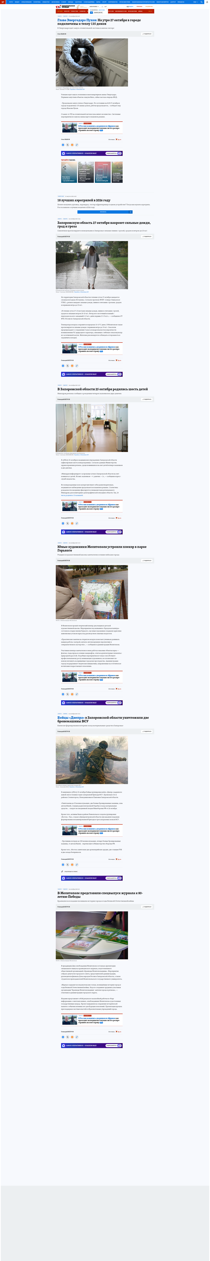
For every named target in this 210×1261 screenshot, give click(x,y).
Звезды (70, 2)
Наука (98, 2)
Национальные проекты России (143, 2)
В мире (63, 2)
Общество (46, 2)
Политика (36, 2)
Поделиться (147, 33)
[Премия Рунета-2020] (81, 7)
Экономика (55, 2)
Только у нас (74, 11)
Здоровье (78, 2)
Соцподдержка (89, 2)
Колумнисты (112, 2)
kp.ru (119, 139)
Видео (17, 2)
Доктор (173, 2)
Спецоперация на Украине (70, 871)
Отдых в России (109, 11)
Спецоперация (26, 2)
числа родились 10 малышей (72, 495)
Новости (66, 11)
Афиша (140, 11)
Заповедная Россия (121, 11)
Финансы (181, 2)
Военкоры (82, 11)
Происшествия (124, 2)
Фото (11, 2)
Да (91, 12)
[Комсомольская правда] (65, 6)
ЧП (65, 1209)
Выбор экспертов (162, 2)
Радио (131, 6)
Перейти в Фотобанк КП (77, 89)
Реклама (139, 6)
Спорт (104, 2)
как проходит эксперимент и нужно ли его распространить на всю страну (99, 128)
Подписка (149, 6)
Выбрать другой (98, 12)
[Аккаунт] (207, 2)
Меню (3, 2)
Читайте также (61, 196)
